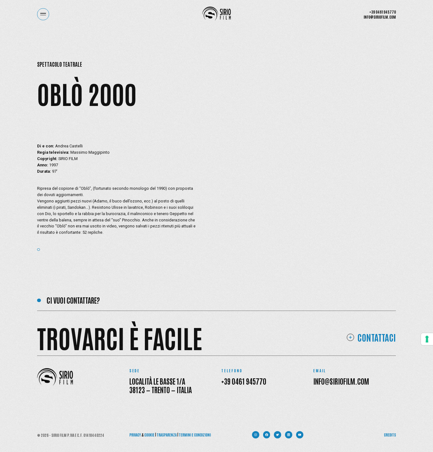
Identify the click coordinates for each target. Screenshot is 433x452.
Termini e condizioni (195, 434)
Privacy (135, 434)
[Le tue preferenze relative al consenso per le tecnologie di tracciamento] (427, 339)
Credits (390, 434)
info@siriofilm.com (380, 16)
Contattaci (376, 337)
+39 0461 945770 (382, 11)
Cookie (149, 434)
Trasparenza (167, 434)
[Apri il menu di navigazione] (43, 14)
